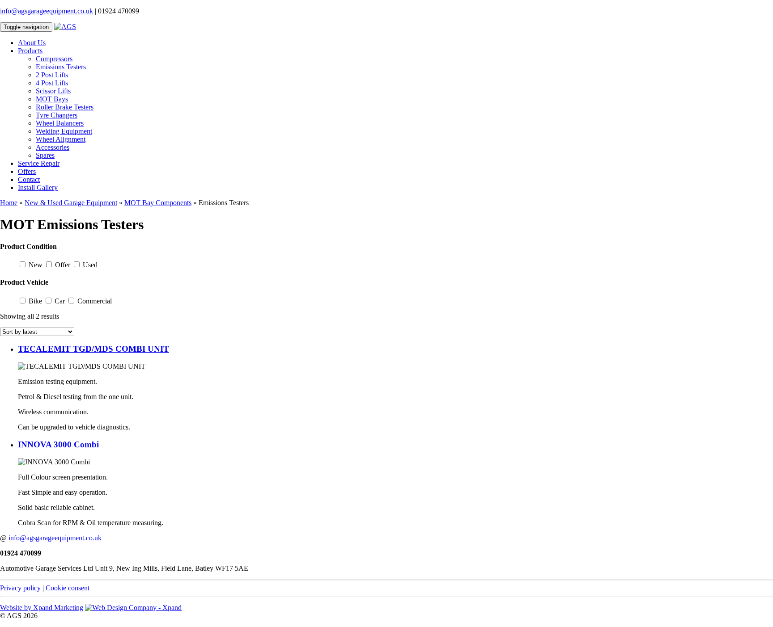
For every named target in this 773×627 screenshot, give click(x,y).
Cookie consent (67, 588)
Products (30, 51)
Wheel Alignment (60, 139)
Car (60, 301)
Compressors (54, 59)
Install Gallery (38, 187)
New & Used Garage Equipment (71, 202)
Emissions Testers (61, 67)
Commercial (94, 301)
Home (8, 202)
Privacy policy (20, 588)
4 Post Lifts (52, 83)
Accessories (52, 147)
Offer (62, 265)
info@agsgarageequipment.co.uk (46, 11)
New (35, 265)
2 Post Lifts (52, 75)
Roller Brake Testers (64, 107)
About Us (32, 42)
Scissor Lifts (53, 91)
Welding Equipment (64, 131)
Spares (45, 155)
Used (90, 265)
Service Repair (38, 163)
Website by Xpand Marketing (41, 607)
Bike (35, 301)
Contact (29, 179)
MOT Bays (52, 99)
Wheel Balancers (60, 123)
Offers (27, 171)
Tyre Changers (56, 115)
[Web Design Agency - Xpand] (133, 607)
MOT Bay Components (157, 202)
